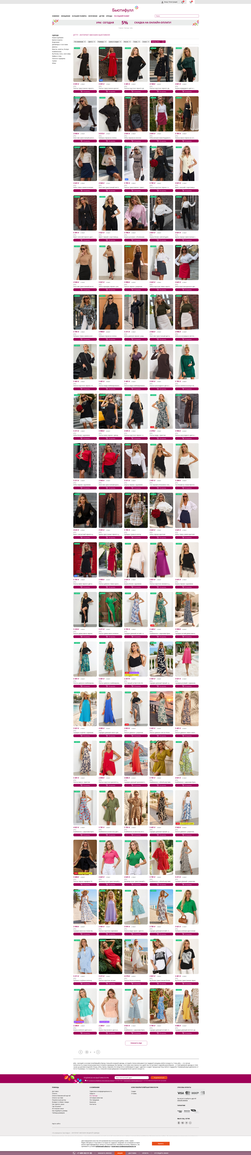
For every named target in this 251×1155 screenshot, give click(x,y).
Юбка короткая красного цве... (185, 286)
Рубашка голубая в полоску (82, 980)
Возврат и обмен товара (60, 1102)
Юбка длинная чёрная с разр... (134, 336)
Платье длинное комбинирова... (84, 683)
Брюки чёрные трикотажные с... (185, 237)
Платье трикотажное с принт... (134, 187)
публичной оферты (103, 1146)
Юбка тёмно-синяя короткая (185, 534)
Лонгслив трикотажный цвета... (160, 336)
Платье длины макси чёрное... (83, 633)
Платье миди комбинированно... (109, 386)
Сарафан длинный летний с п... (134, 633)
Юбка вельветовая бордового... (160, 138)
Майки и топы (56, 56)
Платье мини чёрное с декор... (109, 435)
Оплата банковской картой (61, 1096)
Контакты (93, 1104)
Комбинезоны (56, 51)
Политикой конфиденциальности (133, 1080)
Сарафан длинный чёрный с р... (160, 683)
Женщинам (65, 16)
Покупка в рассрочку (59, 1100)
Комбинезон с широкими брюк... (160, 633)
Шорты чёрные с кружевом (133, 485)
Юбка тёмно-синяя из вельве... (83, 187)
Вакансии (93, 1102)
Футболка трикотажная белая (160, 980)
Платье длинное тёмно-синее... (185, 733)
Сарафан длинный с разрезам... (185, 881)
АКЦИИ (120, 1153)
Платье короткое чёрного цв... (134, 88)
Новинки (55, 16)
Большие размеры (79, 16)
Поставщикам (94, 1100)
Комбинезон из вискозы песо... (134, 832)
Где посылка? (56, 1106)
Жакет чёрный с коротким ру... (109, 237)
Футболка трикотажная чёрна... (185, 980)
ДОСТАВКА (132, 1153)
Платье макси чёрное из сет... (185, 138)
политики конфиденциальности (123, 1146)
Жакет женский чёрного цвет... (83, 237)
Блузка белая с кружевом (132, 584)
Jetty (131, 28)
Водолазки (55, 42)
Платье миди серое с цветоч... (134, 931)
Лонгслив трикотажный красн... (109, 485)
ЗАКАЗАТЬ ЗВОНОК (105, 1153)
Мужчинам (92, 16)
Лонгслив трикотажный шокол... (84, 138)
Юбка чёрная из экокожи (132, 138)
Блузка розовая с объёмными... (134, 237)
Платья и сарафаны (58, 58)
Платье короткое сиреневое (108, 931)
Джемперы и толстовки (60, 44)
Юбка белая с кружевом (81, 435)
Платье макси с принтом (81, 782)
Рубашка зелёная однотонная (185, 931)
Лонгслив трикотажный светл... (109, 187)
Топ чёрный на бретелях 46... (134, 683)
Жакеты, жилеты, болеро (60, 49)
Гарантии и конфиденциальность (101, 1091)
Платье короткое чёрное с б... (83, 386)
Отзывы (133, 1093)
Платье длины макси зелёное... (109, 633)
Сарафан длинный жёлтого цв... (185, 1030)
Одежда (55, 35)
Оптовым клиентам (96, 1098)
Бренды (109, 16)
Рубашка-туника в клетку (132, 534)
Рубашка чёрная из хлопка (107, 138)
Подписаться (159, 1078)
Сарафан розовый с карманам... (185, 683)
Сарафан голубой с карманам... (83, 733)
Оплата (54, 1093)
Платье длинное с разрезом (133, 733)
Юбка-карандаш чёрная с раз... (109, 286)
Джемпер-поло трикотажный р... (109, 881)
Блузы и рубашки (57, 38)
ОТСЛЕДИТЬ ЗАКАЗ (161, 1153)
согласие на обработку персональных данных (101, 1080)
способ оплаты (182, 1100)
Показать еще (136, 1043)
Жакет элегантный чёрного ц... (83, 534)
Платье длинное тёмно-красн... (109, 584)
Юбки (54, 63)
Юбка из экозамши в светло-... (185, 336)
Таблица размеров (58, 1113)
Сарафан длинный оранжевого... (135, 782)
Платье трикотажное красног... (109, 88)
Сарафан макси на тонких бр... (83, 931)
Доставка (55, 1091)
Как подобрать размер (59, 1111)
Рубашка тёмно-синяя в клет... (83, 336)
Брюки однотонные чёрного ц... (109, 534)
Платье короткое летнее (107, 980)
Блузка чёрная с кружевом (184, 584)
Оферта (92, 1093)
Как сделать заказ (58, 1104)
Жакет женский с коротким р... (185, 187)
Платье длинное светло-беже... (160, 733)
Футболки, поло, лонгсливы (61, 54)
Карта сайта (56, 1124)
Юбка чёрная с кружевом (81, 485)
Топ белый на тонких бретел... (185, 485)
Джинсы (54, 47)
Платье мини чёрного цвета (82, 584)
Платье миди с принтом (158, 435)
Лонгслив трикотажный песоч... (83, 286)
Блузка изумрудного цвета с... (185, 88)
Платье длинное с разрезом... (185, 832)
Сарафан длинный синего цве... (109, 733)
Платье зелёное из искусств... (185, 386)
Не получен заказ (58, 1108)
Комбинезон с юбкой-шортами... (160, 782)
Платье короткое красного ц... (109, 782)
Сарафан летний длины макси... (185, 633)
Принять (161, 1143)
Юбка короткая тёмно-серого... (160, 286)
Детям (101, 16)
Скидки (133, 1091)
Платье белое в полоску (132, 980)
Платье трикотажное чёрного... (83, 88)
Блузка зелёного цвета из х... (83, 1030)
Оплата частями (57, 1098)
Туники (54, 61)
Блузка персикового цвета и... (109, 1030)
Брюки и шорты (57, 40)
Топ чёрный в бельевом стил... (160, 485)
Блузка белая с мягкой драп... (159, 237)
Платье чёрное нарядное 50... (83, 881)
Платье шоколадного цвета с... (160, 386)
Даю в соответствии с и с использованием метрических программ (126, 1080)
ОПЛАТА (145, 1153)
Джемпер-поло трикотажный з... (135, 881)
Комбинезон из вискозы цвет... (109, 832)
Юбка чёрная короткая (157, 534)
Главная (121, 28)
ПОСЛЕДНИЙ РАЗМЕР (121, 16)
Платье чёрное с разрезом (133, 286)
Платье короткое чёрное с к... (160, 187)
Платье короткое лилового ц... (160, 584)
